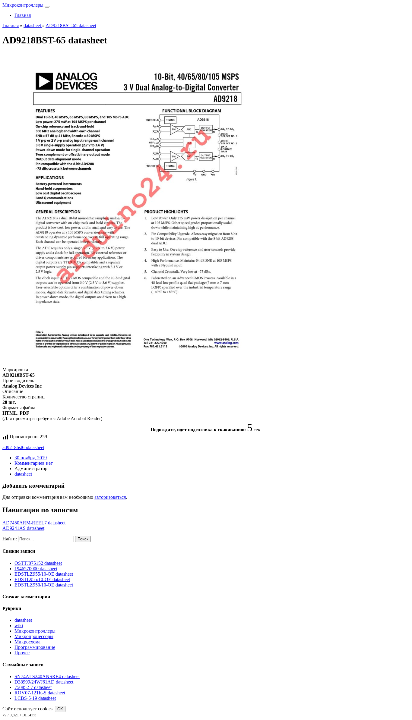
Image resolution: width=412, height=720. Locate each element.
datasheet (35, 447)
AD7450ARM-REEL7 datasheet (33, 522)
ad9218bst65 (14, 447)
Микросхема (27, 641)
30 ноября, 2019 (30, 457)
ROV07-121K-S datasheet (39, 692)
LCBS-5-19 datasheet (35, 698)
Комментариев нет (33, 463)
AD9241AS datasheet (23, 528)
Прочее (22, 652)
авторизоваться (110, 497)
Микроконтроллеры (22, 5)
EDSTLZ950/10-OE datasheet (43, 584)
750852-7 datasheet (33, 687)
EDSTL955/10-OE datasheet (42, 579)
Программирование (34, 647)
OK (60, 709)
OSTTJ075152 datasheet (38, 563)
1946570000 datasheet (35, 568)
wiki (18, 625)
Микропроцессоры (33, 636)
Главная (22, 15)
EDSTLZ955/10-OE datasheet (43, 574)
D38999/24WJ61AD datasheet (43, 681)
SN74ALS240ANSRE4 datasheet (47, 676)
